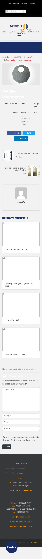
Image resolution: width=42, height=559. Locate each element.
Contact (21, 473)
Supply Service (12, 473)
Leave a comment (24, 60)
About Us (9, 469)
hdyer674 (29, 57)
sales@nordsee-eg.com (23, 490)
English (13, 11)
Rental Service (19, 469)
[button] (12, 547)
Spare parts (10, 60)
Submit (7, 446)
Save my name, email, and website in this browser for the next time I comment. (21, 438)
